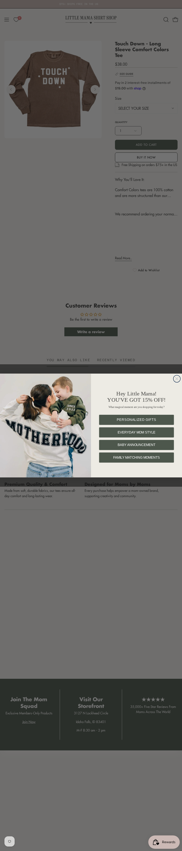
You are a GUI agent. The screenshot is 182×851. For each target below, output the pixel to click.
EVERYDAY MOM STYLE (136, 432)
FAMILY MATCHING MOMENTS (136, 457)
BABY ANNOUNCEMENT (136, 445)
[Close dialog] (176, 378)
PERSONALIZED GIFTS (136, 419)
